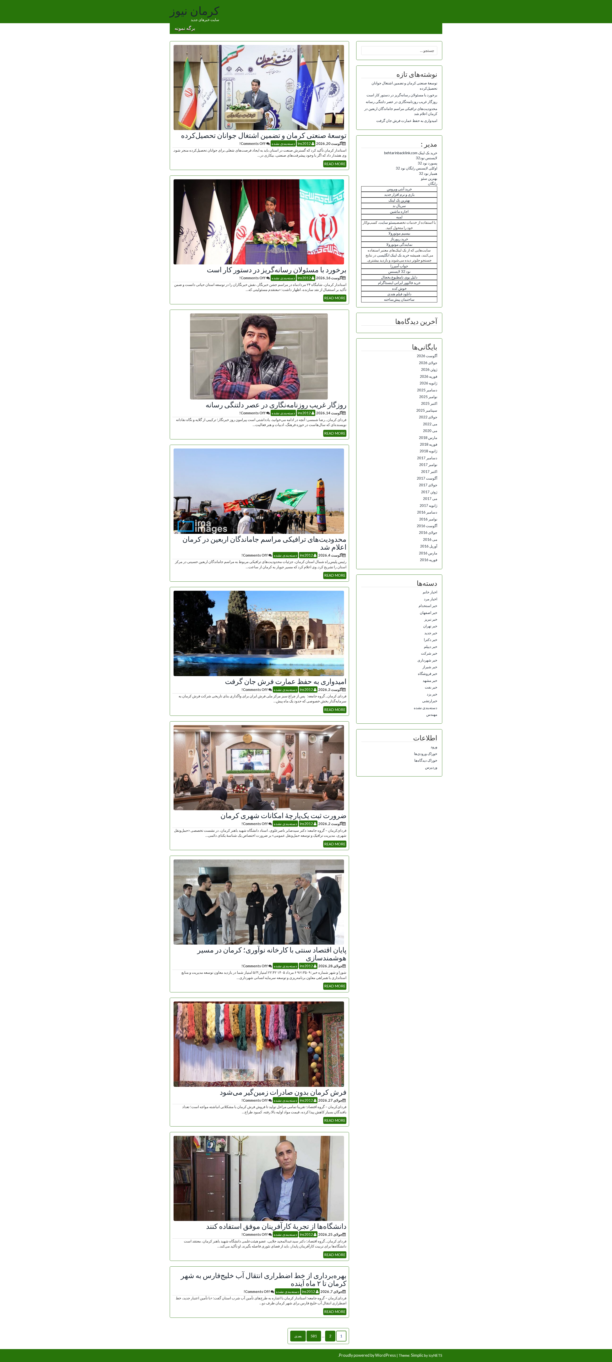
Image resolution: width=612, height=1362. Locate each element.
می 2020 (430, 430)
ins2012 (304, 143)
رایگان (432, 183)
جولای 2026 (428, 363)
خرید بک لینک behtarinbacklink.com (410, 153)
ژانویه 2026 (428, 383)
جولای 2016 (428, 532)
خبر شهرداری (427, 660)
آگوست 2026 (427, 356)
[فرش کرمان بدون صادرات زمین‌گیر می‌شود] (259, 1043)
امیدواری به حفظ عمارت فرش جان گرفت (285, 681)
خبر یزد (432, 694)
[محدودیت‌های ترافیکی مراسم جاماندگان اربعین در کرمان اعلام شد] (259, 491)
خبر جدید (430, 633)
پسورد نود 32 (427, 163)
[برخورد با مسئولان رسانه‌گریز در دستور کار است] (259, 221)
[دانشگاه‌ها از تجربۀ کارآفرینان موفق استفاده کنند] (259, 1178)
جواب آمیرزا (399, 266)
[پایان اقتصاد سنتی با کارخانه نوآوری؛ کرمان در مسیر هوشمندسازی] (259, 901)
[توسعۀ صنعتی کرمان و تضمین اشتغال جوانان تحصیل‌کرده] (259, 87)
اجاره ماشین (399, 211)
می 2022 (430, 424)
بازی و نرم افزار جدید (399, 194)
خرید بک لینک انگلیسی (393, 255)
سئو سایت (387, 222)
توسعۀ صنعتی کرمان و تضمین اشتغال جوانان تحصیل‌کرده (263, 135)
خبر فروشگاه (427, 673)
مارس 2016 (428, 553)
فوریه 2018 (428, 444)
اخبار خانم (430, 592)
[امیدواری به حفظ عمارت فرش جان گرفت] (259, 633)
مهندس (431, 714)
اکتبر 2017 (429, 471)
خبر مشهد (430, 680)
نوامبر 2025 (428, 396)
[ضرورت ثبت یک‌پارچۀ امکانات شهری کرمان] (259, 767)
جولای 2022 (428, 417)
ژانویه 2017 (428, 505)
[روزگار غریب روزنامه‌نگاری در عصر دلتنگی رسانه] (259, 356)
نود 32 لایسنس (399, 271)
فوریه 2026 (428, 376)
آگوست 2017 (427, 478)
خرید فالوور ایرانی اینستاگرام (399, 282)
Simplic (417, 1355)
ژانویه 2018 (428, 451)
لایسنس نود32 (426, 158)
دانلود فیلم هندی (399, 294)
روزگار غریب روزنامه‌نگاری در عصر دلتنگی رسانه (276, 404)
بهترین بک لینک (399, 200)
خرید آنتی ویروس (399, 189)
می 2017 (430, 498)
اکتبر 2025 (429, 403)
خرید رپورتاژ (399, 239)
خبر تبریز (430, 619)
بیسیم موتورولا (399, 233)
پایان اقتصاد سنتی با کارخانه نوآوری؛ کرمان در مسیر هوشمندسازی (271, 953)
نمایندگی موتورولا (399, 244)
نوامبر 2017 (428, 464)
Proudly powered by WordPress (367, 1355)
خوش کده (399, 288)
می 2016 (430, 539)
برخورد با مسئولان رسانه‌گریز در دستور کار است (276, 269)
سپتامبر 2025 (426, 410)
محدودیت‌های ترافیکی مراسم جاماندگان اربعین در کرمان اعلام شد (264, 543)
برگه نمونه (185, 28)
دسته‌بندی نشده (283, 143)
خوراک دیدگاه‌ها (425, 760)
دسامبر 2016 (427, 512)
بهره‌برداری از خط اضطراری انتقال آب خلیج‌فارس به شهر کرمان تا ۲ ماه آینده (263, 1279)
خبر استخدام (428, 605)
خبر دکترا (430, 639)
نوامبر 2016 (428, 519)
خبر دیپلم (430, 646)
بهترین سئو (429, 178)
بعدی (298, 1336)
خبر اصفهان (428, 612)
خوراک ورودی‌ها (425, 753)
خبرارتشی (429, 701)
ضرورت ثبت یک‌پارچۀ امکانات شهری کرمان (283, 815)
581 (314, 1336)
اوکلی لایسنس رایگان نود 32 (416, 168)
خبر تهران (430, 626)
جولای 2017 (428, 485)
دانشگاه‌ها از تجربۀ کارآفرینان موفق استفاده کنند (276, 1226)
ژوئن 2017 (429, 492)
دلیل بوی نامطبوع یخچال (399, 277)
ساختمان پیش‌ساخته (399, 299)
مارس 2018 (428, 437)
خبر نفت (431, 687)
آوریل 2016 (428, 546)
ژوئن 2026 (429, 369)
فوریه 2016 (428, 560)
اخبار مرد (430, 599)
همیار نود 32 (428, 173)
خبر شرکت (429, 653)
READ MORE (334, 164)
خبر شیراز (429, 667)
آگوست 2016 (427, 526)
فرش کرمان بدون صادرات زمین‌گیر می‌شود (283, 1092)
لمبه (399, 217)
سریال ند (399, 205)
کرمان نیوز (194, 11)
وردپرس (431, 767)
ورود (434, 746)
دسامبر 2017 (427, 458)
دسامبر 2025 (427, 390)
